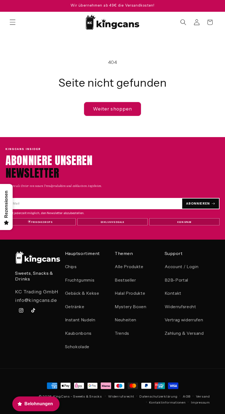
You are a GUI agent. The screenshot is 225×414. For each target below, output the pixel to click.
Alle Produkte (129, 266)
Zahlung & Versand (184, 333)
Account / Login (182, 266)
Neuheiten (125, 319)
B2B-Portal (177, 280)
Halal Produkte (130, 293)
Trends (122, 333)
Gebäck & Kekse (82, 293)
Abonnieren (198, 203)
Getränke (75, 306)
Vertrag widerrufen (184, 319)
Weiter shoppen (112, 109)
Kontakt (173, 293)
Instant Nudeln (80, 319)
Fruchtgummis (80, 280)
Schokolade (77, 346)
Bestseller (125, 280)
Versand (203, 396)
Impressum (200, 402)
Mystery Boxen (131, 306)
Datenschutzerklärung (158, 396)
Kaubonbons (78, 333)
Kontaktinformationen (167, 402)
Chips (71, 266)
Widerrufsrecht (180, 306)
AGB (186, 396)
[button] (12, 22)
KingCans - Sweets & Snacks (77, 396)
